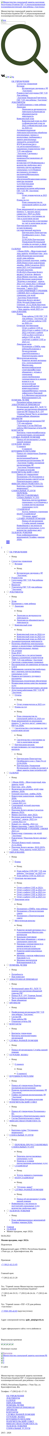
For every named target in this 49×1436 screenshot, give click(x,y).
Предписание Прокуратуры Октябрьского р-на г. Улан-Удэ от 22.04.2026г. (31, 760)
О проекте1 (27, 449)
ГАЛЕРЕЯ (16, 249)
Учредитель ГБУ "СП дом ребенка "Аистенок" (32, 99)
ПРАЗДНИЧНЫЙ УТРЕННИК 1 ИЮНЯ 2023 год (32, 292)
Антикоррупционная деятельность (26, 131)
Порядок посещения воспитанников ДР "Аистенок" (30, 460)
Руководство (22, 93)
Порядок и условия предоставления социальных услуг (35, 504)
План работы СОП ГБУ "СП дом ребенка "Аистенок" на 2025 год (34, 318)
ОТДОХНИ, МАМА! (20, 444)
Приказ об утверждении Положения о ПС (27, 475)
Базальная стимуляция (31, 368)
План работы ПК (19, 1019)
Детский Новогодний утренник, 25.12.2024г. (29, 303)
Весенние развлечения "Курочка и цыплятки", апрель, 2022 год (31, 281)
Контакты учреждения (27, 432)
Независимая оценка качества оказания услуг (31, 181)
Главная (10, 1227)
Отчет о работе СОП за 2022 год (31, 890)
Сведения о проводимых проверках (27, 155)
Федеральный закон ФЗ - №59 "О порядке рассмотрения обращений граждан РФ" (32, 409)
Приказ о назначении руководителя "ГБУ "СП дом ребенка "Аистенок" (31, 150)
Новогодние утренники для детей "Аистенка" (30, 295)
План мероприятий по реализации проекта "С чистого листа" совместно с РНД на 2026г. (32, 211)
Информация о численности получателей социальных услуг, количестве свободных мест (31, 527)
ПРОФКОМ (16, 418)
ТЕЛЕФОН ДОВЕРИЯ (21, 532)
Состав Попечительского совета (30, 480)
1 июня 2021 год (18, 803)
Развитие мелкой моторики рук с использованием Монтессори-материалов (31, 932)
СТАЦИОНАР (23, 509)
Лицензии (21, 107)
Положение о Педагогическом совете (31, 351)
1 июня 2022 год (31, 284)
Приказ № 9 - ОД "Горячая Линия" (30, 412)
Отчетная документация (27, 325)
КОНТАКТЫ (17, 430)
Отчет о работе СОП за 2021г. (30, 887)
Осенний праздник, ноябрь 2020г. (26, 794)
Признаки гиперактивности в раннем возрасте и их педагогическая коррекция (30, 946)
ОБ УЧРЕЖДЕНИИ (20, 81)
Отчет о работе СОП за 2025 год (31, 897)
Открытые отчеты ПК (36, 428)
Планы (20, 314)
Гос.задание (29, 142)
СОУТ (28, 163)
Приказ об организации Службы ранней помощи (33, 522)
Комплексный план (25, 118)
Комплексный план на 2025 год (31, 637)
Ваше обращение (32, 416)
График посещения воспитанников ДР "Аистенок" (30, 465)
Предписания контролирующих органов (25, 186)
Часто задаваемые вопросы (23, 998)
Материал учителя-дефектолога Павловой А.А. (34, 393)
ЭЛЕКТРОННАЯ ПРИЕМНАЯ (25, 404)
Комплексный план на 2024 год (31, 634)
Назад (14, 556)
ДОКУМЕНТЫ (18, 102)
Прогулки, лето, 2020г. (21, 787)
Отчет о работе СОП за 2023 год (32, 333)
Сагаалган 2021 (37, 265)
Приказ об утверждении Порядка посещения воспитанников (26, 1086)
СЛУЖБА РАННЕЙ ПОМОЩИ (25, 437)
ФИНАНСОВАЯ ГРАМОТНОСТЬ (27, 484)
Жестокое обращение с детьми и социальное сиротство (32, 373)
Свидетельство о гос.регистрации (26, 145)
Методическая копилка (27, 358)
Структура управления (27, 84)
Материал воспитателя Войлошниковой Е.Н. (34, 396)
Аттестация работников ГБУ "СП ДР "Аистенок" (31, 189)
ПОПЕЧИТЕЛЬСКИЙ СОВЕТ (25, 472)
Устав (19, 104)
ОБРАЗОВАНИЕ (19, 311)
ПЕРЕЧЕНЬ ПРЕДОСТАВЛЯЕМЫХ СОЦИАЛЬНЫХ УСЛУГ (28, 495)
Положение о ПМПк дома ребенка (32, 909)
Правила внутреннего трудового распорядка (29, 172)
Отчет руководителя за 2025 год (31, 704)
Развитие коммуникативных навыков (30, 388)
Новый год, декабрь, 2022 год (31, 285)
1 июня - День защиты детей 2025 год (32, 308)
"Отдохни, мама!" (30, 516)
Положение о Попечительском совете (32, 354)
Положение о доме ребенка (34, 104)
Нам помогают (34, 402)
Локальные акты (24, 344)
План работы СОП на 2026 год (30, 876)
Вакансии (31, 98)
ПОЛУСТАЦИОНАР (26, 514)
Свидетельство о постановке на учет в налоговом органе (31, 217)
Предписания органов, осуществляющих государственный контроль (29, 227)
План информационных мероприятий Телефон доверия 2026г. (30, 537)
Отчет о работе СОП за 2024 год (33, 337)
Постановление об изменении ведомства (29, 664)
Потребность (22, 402)
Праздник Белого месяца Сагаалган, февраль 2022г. (30, 274)
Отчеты (20, 193)
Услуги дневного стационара (35, 511)
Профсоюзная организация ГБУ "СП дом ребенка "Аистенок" (31, 423)
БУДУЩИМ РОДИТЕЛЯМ (23, 451)
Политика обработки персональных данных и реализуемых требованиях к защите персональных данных (32, 137)
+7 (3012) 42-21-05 (9, 1264)
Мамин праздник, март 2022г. (24, 815)
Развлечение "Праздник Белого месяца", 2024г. (29, 300)
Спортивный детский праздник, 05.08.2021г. (29, 269)
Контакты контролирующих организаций (31, 433)
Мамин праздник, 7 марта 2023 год (30, 288)
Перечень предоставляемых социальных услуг (34, 501)
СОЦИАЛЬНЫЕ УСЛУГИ (23, 491)
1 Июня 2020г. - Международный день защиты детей (31, 252)
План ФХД (16, 653)
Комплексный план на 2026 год (31, 639)
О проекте (21, 446)
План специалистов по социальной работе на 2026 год (34, 204)
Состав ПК (32, 425)
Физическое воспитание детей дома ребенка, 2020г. (30, 258)
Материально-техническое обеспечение (29, 681)
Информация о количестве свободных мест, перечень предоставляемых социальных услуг (31, 166)
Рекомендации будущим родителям (28, 468)
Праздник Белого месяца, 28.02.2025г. (31, 305)
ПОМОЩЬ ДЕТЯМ (20, 400)
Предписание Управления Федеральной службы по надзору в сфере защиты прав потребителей (34, 243)
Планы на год (23, 200)
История (20, 86)
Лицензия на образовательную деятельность (33, 113)
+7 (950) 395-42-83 (9, 1311)
